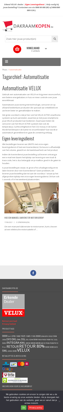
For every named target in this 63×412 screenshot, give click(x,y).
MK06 (33, 343)
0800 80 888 (40, 7)
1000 (18, 336)
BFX (46, 336)
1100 (33, 336)
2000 (38, 335)
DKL (14, 339)
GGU (4, 343)
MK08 (38, 343)
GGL (56, 339)
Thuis (4, 69)
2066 (43, 336)
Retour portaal (9, 321)
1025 (23, 336)
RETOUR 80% (32, 346)
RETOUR (13, 346)
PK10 (56, 343)
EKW (36, 339)
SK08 (52, 347)
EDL (27, 340)
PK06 (47, 343)
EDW (31, 339)
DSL (23, 339)
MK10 (43, 343)
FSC (52, 339)
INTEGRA (13, 342)
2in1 (9, 336)
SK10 (56, 347)
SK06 (47, 347)
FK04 (40, 340)
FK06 (44, 339)
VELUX (23, 350)
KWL (22, 342)
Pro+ (4, 347)
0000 (4, 336)
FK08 (48, 339)
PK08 (52, 343)
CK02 (50, 336)
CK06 (4, 340)
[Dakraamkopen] (31, 26)
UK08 (14, 351)
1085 (28, 336)
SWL (4, 350)
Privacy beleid (9, 324)
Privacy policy (35, 407)
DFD (8, 339)
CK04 (55, 336)
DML (19, 339)
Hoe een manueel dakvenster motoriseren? (24, 217)
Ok (23, 407)
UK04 (10, 351)
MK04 (28, 343)
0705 (14, 336)
